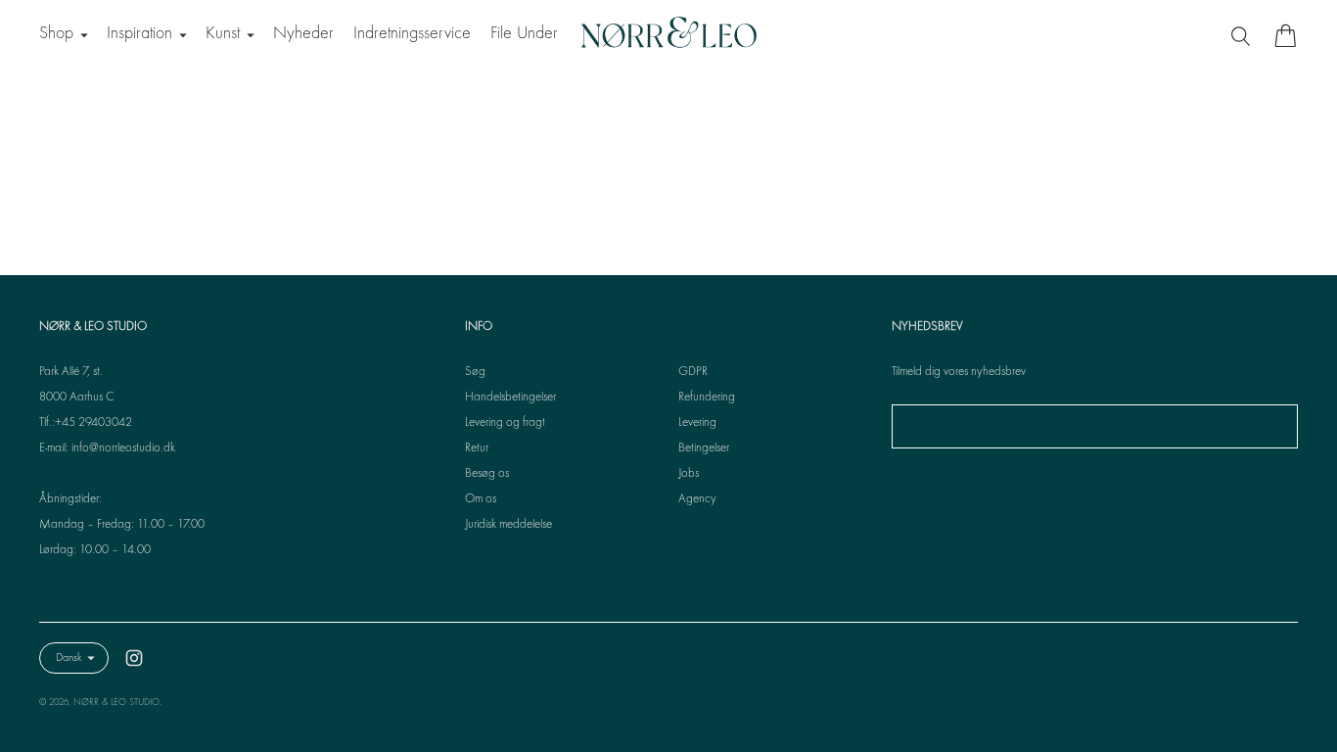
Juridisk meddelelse (508, 525)
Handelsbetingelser (510, 397)
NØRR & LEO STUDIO (116, 702)
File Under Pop (538, 33)
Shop (56, 33)
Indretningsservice (412, 33)
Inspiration (139, 33)
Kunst (223, 33)
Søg (475, 372)
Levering (697, 423)
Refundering (706, 397)
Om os (480, 499)
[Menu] (1243, 35)
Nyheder (303, 33)
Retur (476, 448)
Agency (697, 499)
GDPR (693, 372)
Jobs (688, 474)
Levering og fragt (505, 423)
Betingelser (703, 448)
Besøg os (487, 474)
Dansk (69, 658)
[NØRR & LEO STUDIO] (668, 35)
